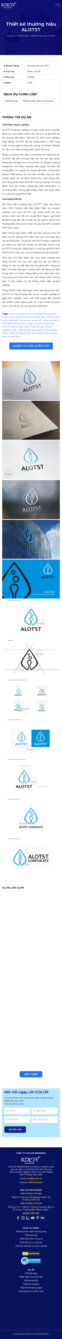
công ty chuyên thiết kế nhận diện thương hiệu (32, 314)
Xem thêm (31, 1074)
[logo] (31, 1160)
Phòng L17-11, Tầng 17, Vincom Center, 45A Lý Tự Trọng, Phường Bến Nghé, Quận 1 (31, 1208)
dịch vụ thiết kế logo (12, 326)
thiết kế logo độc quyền (30, 330)
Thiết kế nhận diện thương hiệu (38, 101)
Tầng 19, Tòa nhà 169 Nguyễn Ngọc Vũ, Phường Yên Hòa (31, 1198)
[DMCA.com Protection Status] (31, 1253)
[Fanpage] (18, 1218)
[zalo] (28, 1218)
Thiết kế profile (31, 1280)
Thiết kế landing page (31, 1287)
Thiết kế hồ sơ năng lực (31, 1242)
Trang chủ (11, 36)
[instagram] (23, 1218)
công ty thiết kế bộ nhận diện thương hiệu (23, 317)
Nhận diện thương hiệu (31, 1277)
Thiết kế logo (22, 36)
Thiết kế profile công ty (31, 1238)
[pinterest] (38, 1218)
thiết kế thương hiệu (20, 333)
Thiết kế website (31, 1284)
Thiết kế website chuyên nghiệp (31, 1246)
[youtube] (33, 1218)
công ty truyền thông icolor (41, 323)
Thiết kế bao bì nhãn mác (31, 1291)
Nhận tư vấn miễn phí (31, 346)
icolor (14, 330)
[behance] (43, 1218)
